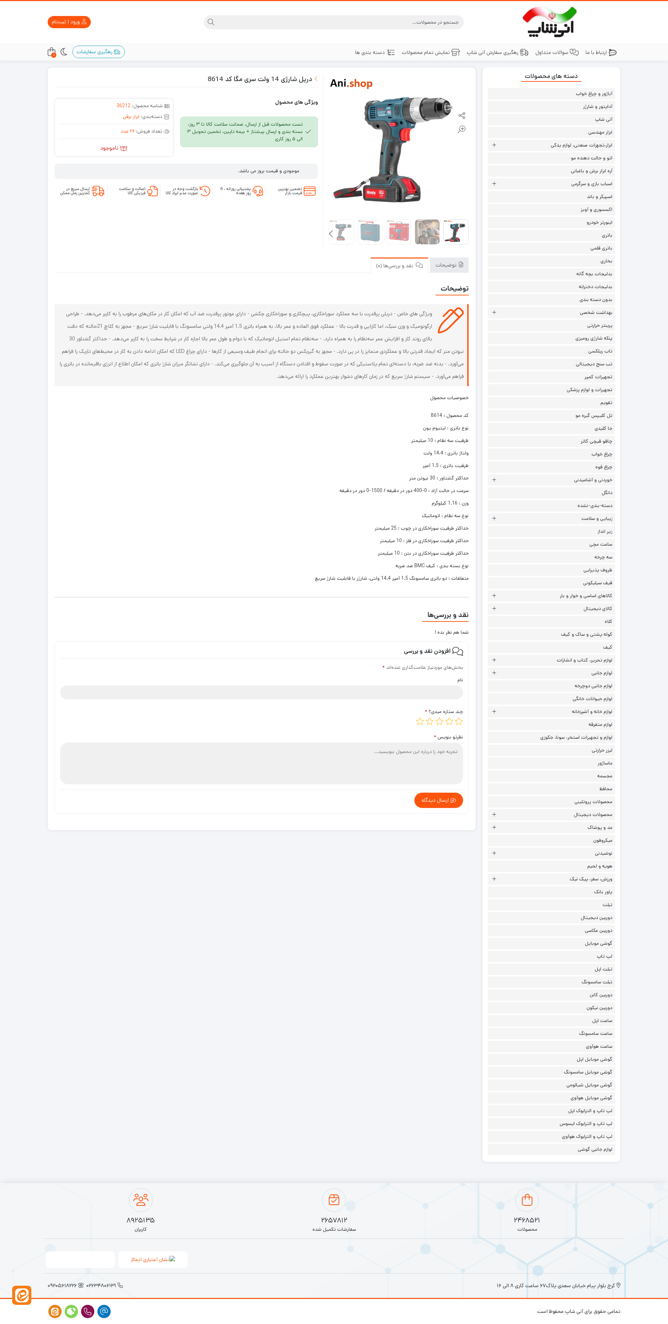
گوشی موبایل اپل (594, 1059)
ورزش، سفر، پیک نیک (591, 878)
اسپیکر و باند (599, 196)
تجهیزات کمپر (598, 376)
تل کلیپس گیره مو (593, 415)
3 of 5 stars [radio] (439, 721)
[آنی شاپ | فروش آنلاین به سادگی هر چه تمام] (552, 22)
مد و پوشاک (600, 827)
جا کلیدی (603, 428)
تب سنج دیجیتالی (594, 363)
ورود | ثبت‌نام (66, 21)
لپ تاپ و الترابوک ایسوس (586, 1123)
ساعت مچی (600, 544)
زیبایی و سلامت (596, 518)
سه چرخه (603, 557)
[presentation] (331, 234)
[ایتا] (21, 1295)
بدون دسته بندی (596, 299)
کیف (607, 647)
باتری (607, 235)
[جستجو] (211, 22)
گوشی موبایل (598, 943)
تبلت (607, 904)
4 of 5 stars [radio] (430, 721)
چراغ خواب (601, 454)
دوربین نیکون (599, 1007)
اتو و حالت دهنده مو (591, 157)
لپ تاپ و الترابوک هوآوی (587, 1136)
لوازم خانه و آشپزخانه (592, 711)
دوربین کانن (601, 994)
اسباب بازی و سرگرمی (591, 183)
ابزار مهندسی (600, 132)
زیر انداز (605, 531)
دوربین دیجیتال (596, 917)
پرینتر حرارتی (599, 325)
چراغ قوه (603, 466)
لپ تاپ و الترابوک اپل (590, 1110)
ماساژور (605, 763)
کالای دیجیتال (597, 608)
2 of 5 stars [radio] (449, 721)
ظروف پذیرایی (597, 569)
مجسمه (604, 775)
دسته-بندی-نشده (595, 505)
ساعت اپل (602, 1020)
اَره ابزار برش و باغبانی (591, 170)
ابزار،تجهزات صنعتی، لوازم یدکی (581, 145)
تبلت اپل (603, 969)
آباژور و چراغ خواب (594, 93)
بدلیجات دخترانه (595, 286)
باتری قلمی (601, 248)
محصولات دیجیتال (593, 814)
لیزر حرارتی (602, 750)
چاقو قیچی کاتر (596, 441)
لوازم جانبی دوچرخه (593, 685)
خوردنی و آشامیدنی (593, 479)
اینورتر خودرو (599, 222)
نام (460, 679)
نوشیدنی (603, 853)
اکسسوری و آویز (596, 209)
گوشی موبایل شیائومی (589, 1084)
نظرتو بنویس (448, 737)
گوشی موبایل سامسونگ (588, 1072)
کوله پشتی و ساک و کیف (586, 634)
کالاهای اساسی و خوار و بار (586, 595)
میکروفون (602, 840)
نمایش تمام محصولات (426, 52)
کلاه (608, 621)
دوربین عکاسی (598, 930)
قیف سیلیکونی (597, 582)
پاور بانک (603, 891)
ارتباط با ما (596, 52)
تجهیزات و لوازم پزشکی (589, 389)
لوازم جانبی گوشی (595, 1149)
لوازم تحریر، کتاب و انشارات (584, 660)
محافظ (605, 788)
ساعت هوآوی (599, 1046)
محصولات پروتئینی (593, 801)
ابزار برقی (131, 116)
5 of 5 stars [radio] (420, 721)
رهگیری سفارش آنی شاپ (492, 52)
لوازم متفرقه (600, 724)
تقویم (606, 402)
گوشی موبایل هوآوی (591, 1097)
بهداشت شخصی (596, 312)
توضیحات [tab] (447, 265)
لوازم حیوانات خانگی (592, 698)
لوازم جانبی (601, 672)
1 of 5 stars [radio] (459, 721)
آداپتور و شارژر (597, 106)
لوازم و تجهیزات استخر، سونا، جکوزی (576, 737)
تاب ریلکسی (600, 351)
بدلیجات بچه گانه (594, 273)
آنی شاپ (603, 119)
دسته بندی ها (370, 52)
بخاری (606, 260)
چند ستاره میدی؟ (444, 711)
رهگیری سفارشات (95, 51)
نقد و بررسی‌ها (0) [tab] (395, 265)
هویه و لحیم (599, 866)
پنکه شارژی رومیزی (593, 338)
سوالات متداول (551, 52)
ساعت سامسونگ (595, 1033)
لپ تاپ (604, 956)
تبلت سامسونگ (597, 981)
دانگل (607, 492)
